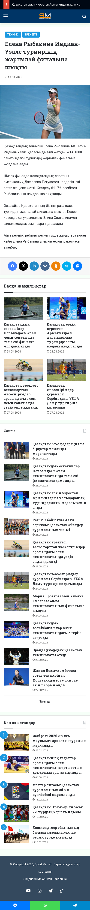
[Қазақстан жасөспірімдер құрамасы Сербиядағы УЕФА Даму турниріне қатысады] (66, 370)
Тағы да (45, 701)
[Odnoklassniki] (55, 266)
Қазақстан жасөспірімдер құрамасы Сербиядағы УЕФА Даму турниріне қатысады (63, 396)
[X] (23, 266)
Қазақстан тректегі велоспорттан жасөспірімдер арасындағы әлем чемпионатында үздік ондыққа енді (21, 396)
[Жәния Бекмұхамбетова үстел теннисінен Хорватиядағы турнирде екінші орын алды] (16, 677)
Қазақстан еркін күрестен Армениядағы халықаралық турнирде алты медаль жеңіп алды (64, 335)
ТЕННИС (13, 34)
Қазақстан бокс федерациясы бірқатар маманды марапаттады (58, 449)
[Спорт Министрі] (45, 16)
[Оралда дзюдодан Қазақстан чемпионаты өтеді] (16, 656)
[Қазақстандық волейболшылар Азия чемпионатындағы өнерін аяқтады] (16, 629)
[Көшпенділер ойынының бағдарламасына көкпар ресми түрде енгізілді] (16, 834)
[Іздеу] (84, 18)
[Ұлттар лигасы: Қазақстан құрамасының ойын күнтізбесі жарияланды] (16, 791)
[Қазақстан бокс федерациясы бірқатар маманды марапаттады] (16, 450)
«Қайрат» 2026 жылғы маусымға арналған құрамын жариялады (59, 741)
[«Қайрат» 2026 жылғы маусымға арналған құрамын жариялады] (16, 742)
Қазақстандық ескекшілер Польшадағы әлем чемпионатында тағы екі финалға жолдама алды (20, 335)
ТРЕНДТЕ (31, 34)
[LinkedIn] (34, 266)
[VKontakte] (45, 266)
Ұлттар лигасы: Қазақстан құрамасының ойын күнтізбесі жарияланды (56, 790)
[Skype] (66, 266)
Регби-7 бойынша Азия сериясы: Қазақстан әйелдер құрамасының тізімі (58, 525)
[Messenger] (77, 266)
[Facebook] (12, 266)
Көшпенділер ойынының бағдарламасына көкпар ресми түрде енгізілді (56, 832)
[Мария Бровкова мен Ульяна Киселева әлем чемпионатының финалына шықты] (16, 602)
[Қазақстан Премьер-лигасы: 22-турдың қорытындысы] (16, 813)
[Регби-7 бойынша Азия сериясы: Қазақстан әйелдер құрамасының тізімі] (16, 526)
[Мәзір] (5, 18)
